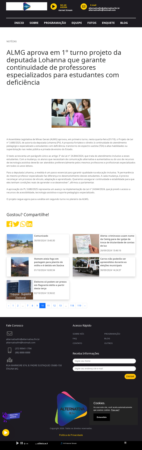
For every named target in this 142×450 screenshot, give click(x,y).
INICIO (19, 23)
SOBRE (34, 23)
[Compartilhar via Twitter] (16, 225)
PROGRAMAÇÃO (55, 23)
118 (72, 305)
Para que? (115, 410)
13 (60, 305)
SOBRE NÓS (78, 333)
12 (54, 305)
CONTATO (77, 343)
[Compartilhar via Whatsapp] (23, 225)
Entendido (102, 417)
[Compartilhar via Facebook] (9, 225)
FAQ (75, 338)
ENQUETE (108, 23)
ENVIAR (130, 376)
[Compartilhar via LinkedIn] (29, 225)
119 (79, 305)
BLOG (124, 23)
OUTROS (108, 343)
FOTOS (91, 23)
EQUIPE (77, 23)
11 (48, 305)
